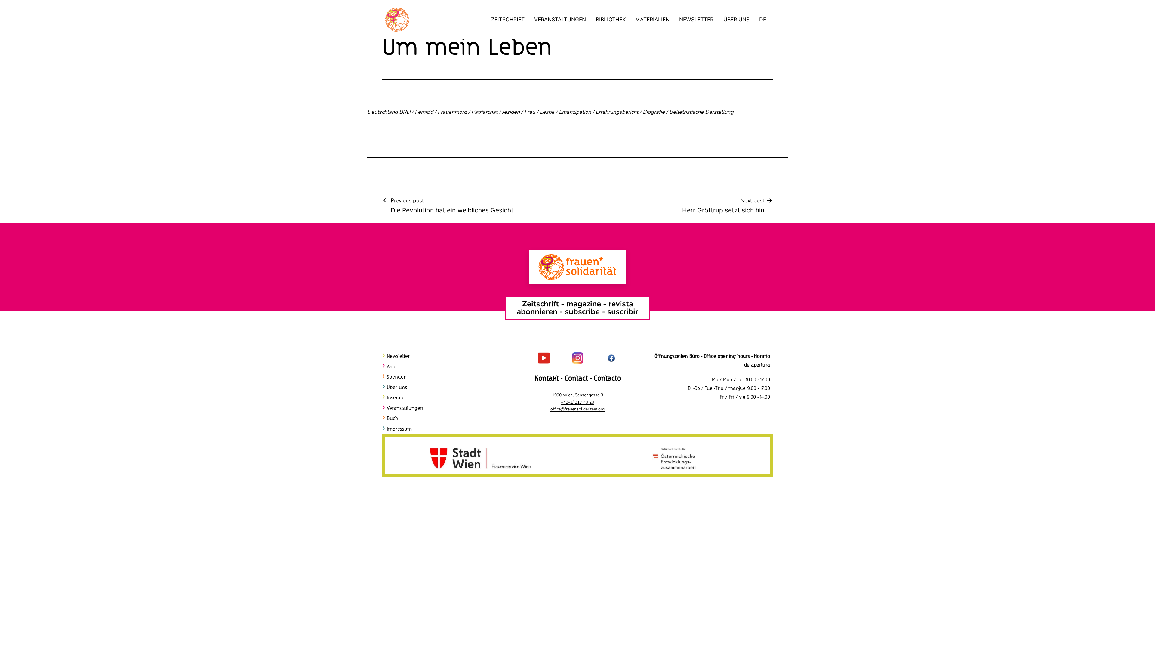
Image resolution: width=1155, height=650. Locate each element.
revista (620, 304)
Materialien (652, 19)
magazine (584, 304)
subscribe (582, 311)
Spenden (397, 377)
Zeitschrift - (544, 304)
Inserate (396, 398)
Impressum (399, 429)
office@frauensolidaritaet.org (577, 409)
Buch (392, 418)
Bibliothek (611, 19)
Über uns (736, 19)
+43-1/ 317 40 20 (577, 402)
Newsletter (696, 19)
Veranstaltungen (560, 19)
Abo (391, 367)
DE (762, 19)
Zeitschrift (508, 19)
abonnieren (537, 311)
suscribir (622, 311)
